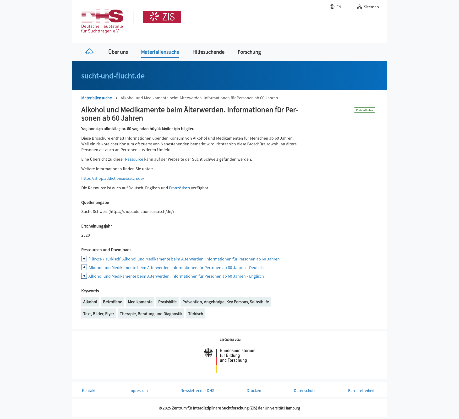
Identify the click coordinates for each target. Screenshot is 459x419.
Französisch (179, 188)
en (338, 7)
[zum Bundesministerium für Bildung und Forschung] (229, 354)
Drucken (254, 390)
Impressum (138, 390)
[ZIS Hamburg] (157, 17)
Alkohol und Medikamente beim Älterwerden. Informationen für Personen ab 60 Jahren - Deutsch (176, 267)
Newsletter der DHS (197, 390)
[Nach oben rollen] (448, 408)
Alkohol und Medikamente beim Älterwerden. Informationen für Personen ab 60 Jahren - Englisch (176, 276)
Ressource (134, 159)
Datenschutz (304, 390)
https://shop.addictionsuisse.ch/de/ (112, 178)
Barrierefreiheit (361, 390)
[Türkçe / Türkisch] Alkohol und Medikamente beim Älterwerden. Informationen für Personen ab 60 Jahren (184, 259)
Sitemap (371, 7)
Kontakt (89, 390)
